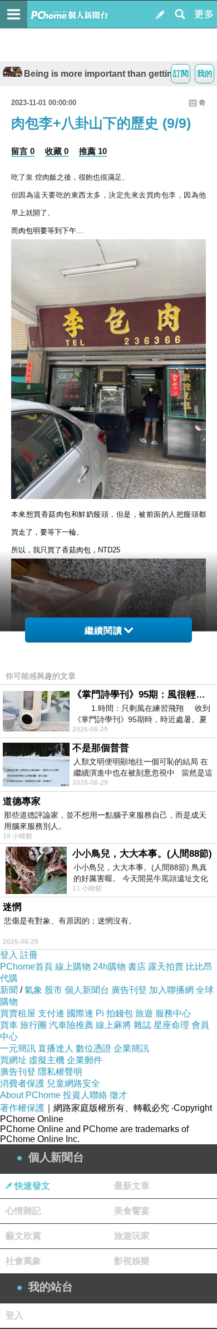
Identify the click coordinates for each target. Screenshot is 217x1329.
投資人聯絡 (85, 1095)
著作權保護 (22, 1108)
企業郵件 (84, 1060)
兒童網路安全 (73, 1083)
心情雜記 (23, 1211)
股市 (53, 990)
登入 (9, 955)
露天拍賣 (166, 966)
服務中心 (173, 1013)
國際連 (80, 1013)
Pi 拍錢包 (114, 1013)
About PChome (30, 1095)
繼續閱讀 (103, 630)
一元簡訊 (18, 1048)
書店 (137, 966)
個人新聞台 (87, 990)
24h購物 (109, 966)
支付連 (51, 1013)
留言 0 (22, 151)
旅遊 (144, 1013)
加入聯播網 (171, 990)
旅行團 (33, 1025)
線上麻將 (113, 1025)
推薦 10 (93, 151)
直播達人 (55, 1048)
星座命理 (171, 1025)
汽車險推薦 (71, 1025)
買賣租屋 (18, 1013)
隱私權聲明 (60, 1071)
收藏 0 (56, 151)
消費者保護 (22, 1083)
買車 (9, 1025)
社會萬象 (23, 1261)
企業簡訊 (131, 1048)
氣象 (33, 990)
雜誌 (142, 1025)
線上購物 (73, 966)
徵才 (118, 1095)
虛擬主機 (47, 1060)
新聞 (9, 990)
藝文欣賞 (23, 1236)
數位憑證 (93, 1048)
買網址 (13, 1060)
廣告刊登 (129, 990)
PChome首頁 (26, 966)
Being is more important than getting (101, 73)
